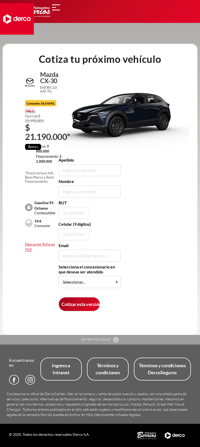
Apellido (66, 159)
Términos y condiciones (108, 369)
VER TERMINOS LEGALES (96, 339)
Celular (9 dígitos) (75, 224)
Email (63, 245)
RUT (63, 202)
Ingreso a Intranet (61, 369)
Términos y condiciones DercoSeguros (162, 369)
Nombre (66, 181)
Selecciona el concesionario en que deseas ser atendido (87, 269)
